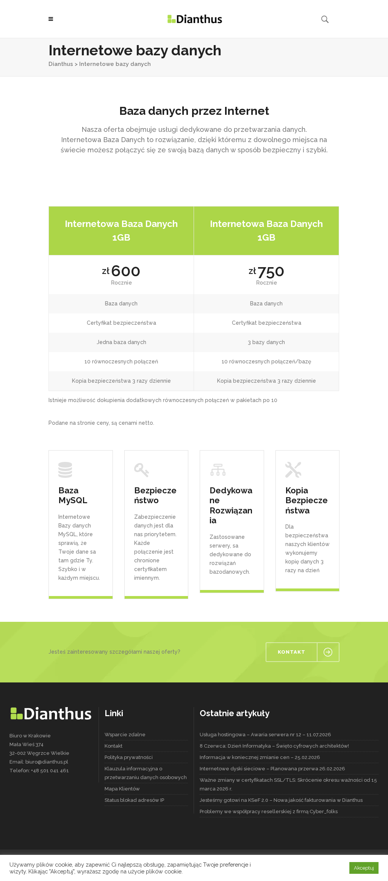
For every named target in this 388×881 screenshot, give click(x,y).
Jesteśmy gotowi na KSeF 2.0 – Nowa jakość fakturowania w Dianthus (281, 800)
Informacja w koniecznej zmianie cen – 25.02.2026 (260, 757)
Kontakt (113, 746)
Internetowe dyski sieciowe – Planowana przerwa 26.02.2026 (272, 768)
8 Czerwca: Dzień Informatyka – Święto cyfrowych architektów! (274, 746)
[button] (52, 19)
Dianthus (60, 64)
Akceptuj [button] (364, 868)
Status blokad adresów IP (134, 800)
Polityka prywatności (129, 757)
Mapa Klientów (122, 789)
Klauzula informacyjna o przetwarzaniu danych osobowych (146, 773)
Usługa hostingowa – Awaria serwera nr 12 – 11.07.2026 (265, 734)
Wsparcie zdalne (125, 734)
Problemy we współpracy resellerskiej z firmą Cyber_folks (269, 811)
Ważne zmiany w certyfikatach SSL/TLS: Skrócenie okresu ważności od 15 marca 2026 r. (288, 784)
